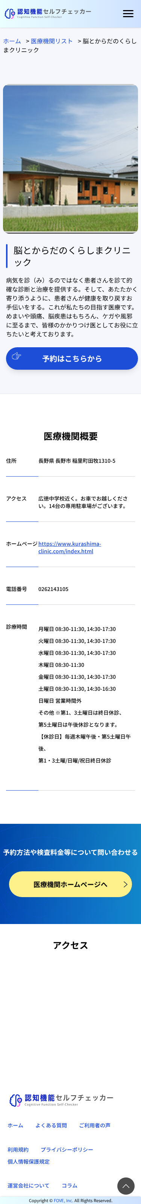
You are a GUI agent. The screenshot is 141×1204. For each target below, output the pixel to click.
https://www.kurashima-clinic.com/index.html (69, 547)
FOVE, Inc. (63, 1200)
